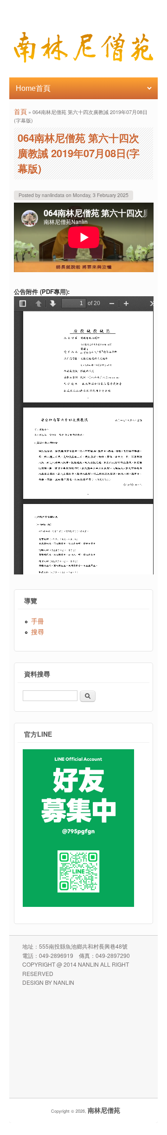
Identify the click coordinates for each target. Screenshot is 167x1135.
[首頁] (83, 59)
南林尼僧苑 (104, 1110)
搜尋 (37, 631)
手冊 (37, 620)
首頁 (20, 111)
